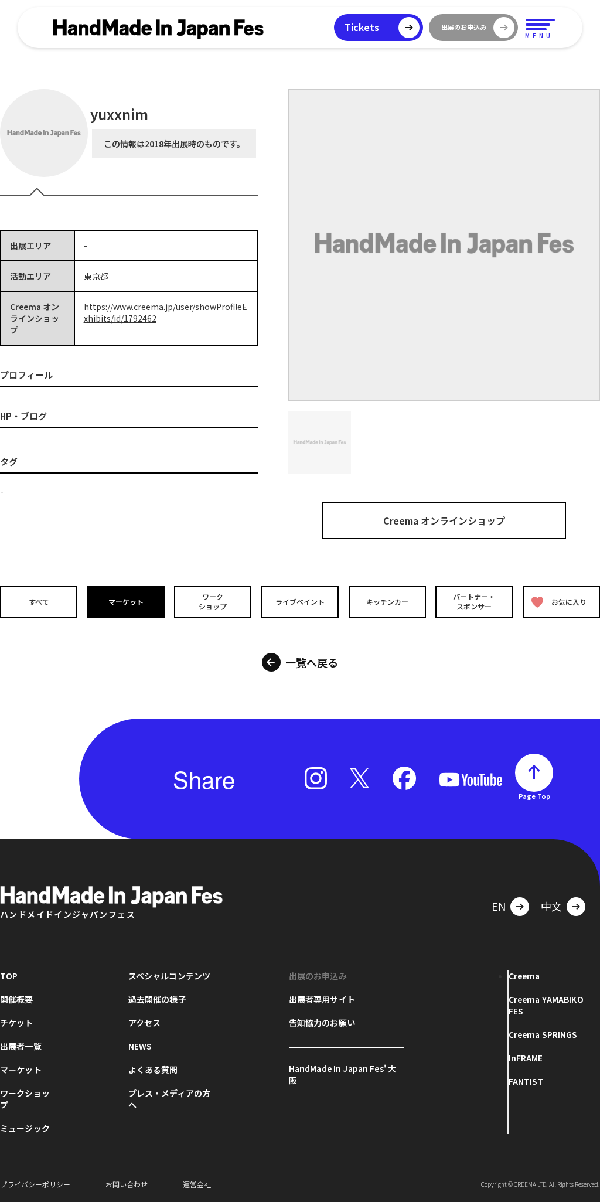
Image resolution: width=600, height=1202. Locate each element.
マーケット (126, 602)
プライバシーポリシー (35, 1184)
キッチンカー (387, 602)
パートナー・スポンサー (474, 602)
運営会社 (197, 1184)
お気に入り (569, 602)
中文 (551, 906)
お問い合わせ (126, 1184)
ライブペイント (300, 602)
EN (499, 906)
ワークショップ (213, 602)
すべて (39, 602)
